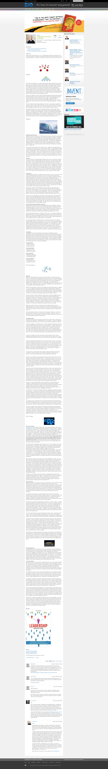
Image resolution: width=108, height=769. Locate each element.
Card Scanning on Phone (74, 64)
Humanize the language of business (34, 49)
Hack (38, 35)
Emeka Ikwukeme (74, 65)
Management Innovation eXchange (33, 759)
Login (37, 657)
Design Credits (45, 762)
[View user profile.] (31, 42)
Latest (50, 661)
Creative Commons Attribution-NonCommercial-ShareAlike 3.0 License (49, 765)
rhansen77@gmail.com (55, 751)
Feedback (33, 762)
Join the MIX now (30, 657)
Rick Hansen (40, 40)
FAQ (29, 762)
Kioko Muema (73, 55)
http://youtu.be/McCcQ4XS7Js (31, 653)
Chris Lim (32, 686)
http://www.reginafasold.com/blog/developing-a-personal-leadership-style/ (44, 672)
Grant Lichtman (33, 700)
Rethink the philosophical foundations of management (37, 51)
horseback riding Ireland (35, 682)
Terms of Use (51, 762)
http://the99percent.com (30, 428)
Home (26, 762)
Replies (60, 661)
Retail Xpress (72, 73)
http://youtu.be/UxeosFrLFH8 (31, 652)
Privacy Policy (58, 762)
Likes (57, 661)
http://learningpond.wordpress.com (54, 711)
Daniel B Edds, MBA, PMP (75, 42)
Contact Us (39, 762)
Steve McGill (73, 83)
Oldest (54, 661)
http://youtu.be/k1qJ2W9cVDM (31, 651)
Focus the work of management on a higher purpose (37, 48)
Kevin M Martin (33, 676)
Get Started (70, 103)
